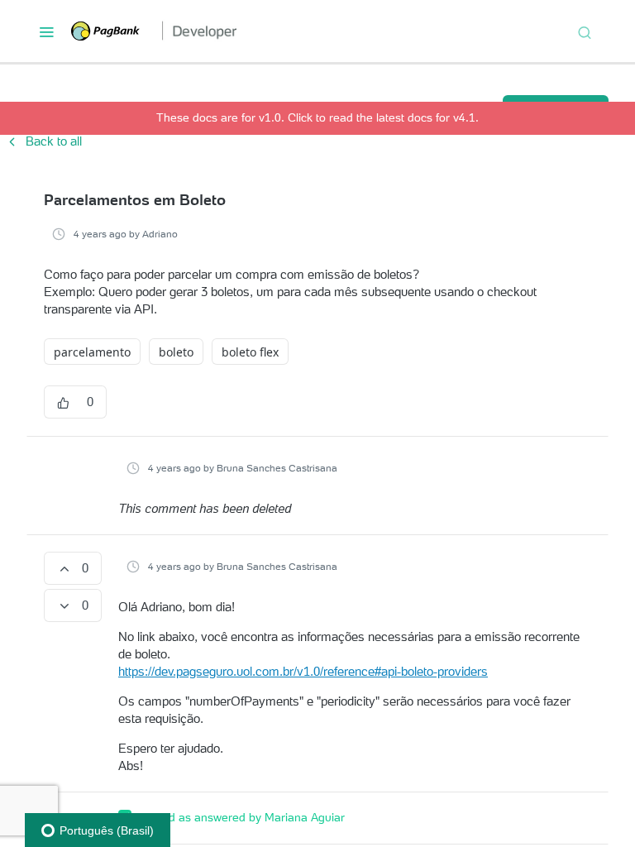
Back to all (43, 141)
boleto (176, 352)
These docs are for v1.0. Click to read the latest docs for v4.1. (317, 117)
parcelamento (92, 352)
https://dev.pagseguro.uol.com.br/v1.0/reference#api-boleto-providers (303, 671)
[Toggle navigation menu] (46, 31)
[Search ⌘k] (584, 31)
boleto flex (250, 352)
